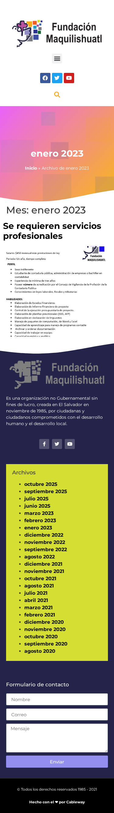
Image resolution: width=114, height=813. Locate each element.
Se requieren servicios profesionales (52, 231)
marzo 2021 (38, 607)
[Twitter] (57, 78)
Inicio (31, 168)
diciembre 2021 (43, 564)
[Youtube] (69, 78)
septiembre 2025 (45, 491)
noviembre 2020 (45, 629)
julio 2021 (35, 593)
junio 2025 (37, 506)
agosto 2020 (39, 651)
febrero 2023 (40, 520)
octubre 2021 (40, 578)
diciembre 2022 (43, 535)
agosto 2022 (39, 557)
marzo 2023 (39, 513)
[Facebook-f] (44, 444)
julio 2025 (36, 499)
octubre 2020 (41, 636)
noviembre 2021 (44, 571)
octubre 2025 (40, 484)
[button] (57, 58)
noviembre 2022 (44, 542)
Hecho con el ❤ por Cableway (57, 802)
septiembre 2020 (45, 644)
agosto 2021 (39, 586)
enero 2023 (38, 528)
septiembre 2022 (45, 549)
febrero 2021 (39, 615)
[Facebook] (45, 78)
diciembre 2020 (44, 622)
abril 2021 (36, 600)
